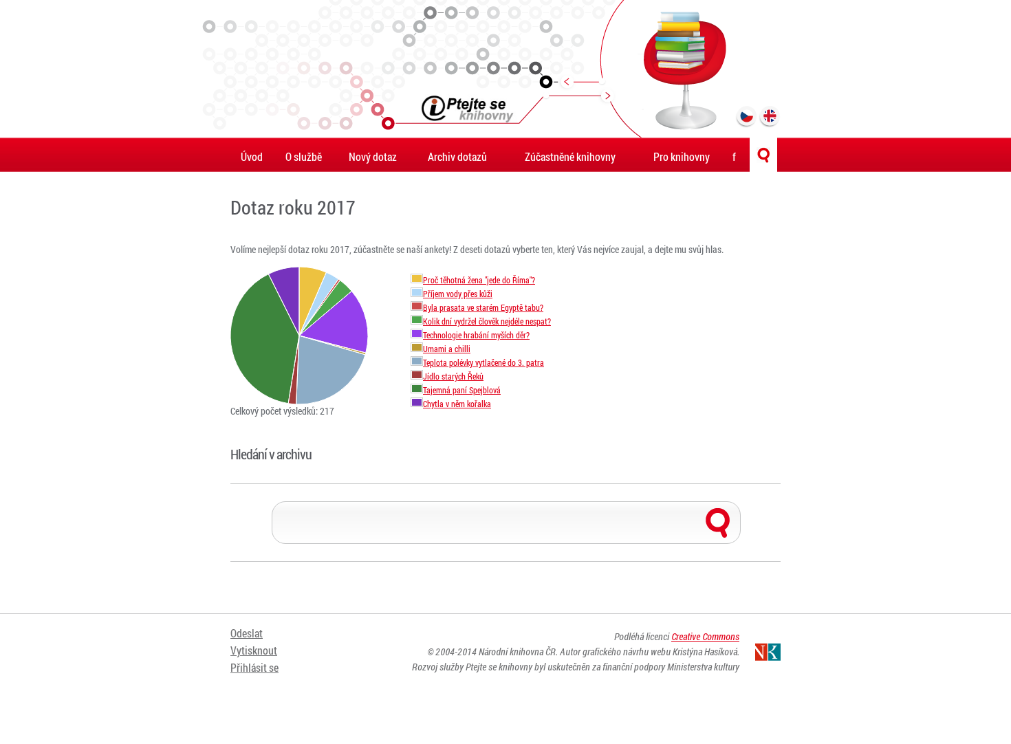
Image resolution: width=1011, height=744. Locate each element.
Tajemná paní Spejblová (462, 390)
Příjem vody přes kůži (457, 294)
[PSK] (505, 69)
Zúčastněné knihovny (570, 156)
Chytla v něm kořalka (457, 404)
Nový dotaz (373, 156)
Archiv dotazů (457, 156)
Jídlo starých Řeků (453, 376)
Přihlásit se (254, 667)
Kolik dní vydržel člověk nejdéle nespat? (487, 321)
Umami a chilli (446, 349)
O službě (303, 156)
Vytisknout (253, 650)
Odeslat (246, 633)
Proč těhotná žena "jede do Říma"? (479, 280)
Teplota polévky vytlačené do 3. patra (483, 363)
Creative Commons (705, 636)
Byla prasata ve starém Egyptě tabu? (483, 308)
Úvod (252, 156)
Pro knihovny (681, 156)
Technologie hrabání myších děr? (476, 335)
